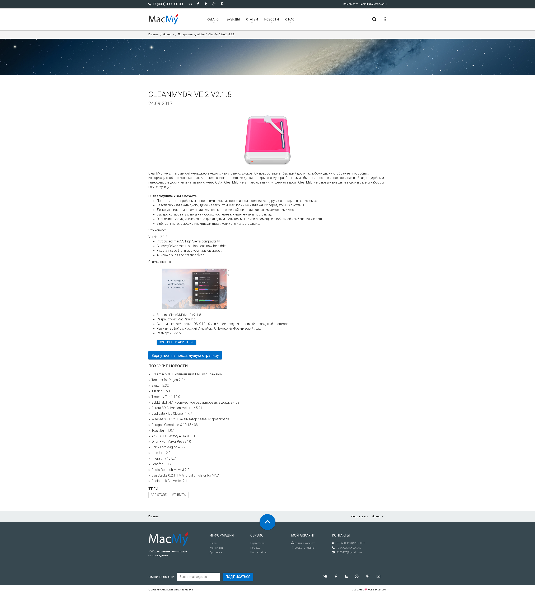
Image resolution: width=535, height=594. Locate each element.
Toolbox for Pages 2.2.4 (169, 380)
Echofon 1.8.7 (161, 464)
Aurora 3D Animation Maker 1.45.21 (177, 408)
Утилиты (179, 495)
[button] (226, 273)
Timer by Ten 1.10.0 (166, 397)
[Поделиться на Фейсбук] (198, 3)
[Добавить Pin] (221, 3)
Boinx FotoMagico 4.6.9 (168, 447)
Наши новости (161, 577)
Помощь (255, 547)
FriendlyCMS (379, 589)
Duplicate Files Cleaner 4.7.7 (172, 414)
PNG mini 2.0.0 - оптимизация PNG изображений (187, 374)
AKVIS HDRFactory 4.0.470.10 (173, 436)
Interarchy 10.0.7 (164, 458)
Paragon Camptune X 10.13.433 (175, 425)
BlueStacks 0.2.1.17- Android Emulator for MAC (185, 475)
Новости (168, 34)
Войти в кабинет (304, 543)
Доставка (216, 552)
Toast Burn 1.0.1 (163, 430)
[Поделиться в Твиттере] (206, 3)
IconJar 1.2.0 (161, 453)
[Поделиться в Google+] (213, 3)
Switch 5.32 (160, 386)
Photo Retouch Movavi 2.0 (170, 470)
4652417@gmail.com (349, 552)
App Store (159, 495)
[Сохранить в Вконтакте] (190, 3)
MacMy (161, 589)
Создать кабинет (305, 547)
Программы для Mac (191, 34)
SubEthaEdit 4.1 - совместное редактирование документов (195, 402)
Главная (153, 34)
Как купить (217, 547)
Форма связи (359, 516)
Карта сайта (258, 552)
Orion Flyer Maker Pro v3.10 (171, 442)
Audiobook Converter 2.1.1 (171, 481)
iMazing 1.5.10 (162, 391)
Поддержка (257, 543)
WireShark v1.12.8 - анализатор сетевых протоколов (190, 419)
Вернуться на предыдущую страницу (185, 355)
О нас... (214, 543)
